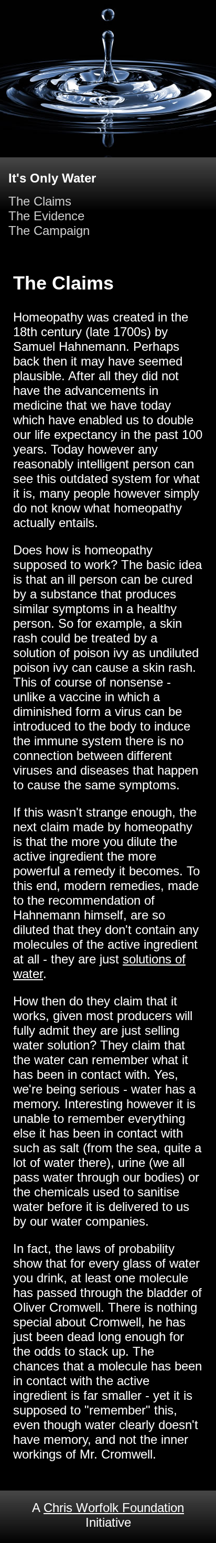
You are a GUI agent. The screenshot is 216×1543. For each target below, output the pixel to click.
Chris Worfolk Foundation (114, 1508)
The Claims (39, 201)
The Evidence (46, 216)
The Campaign (49, 230)
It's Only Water (52, 178)
